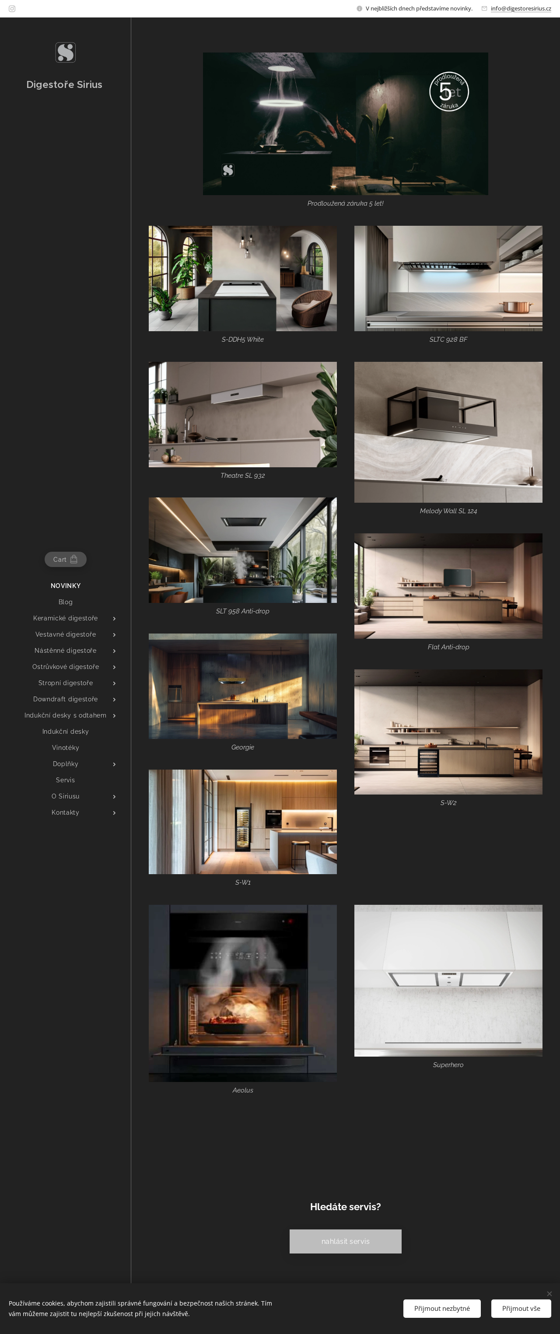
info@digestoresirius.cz (521, 8)
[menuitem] (66, 586)
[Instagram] (12, 8)
